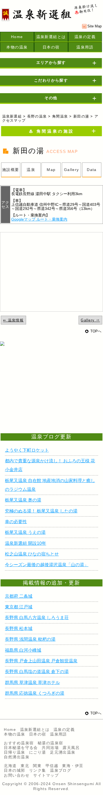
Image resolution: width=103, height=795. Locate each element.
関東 (37, 765)
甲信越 (52, 765)
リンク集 (37, 770)
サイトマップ (46, 775)
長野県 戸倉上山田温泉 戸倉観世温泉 (41, 661)
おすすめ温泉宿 (19, 743)
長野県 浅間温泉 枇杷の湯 (30, 639)
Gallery (71, 169)
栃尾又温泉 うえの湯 (25, 532)
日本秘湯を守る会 (21, 747)
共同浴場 (50, 747)
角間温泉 (60, 116)
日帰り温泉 (14, 752)
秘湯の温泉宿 (50, 743)
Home (17, 37)
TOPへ (95, 331)
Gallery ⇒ (90, 320)
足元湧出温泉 (63, 752)
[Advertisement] (44, 396)
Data (92, 169)
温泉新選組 (12, 116)
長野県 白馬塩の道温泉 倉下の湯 (37, 671)
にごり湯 (37, 752)
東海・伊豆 (72, 765)
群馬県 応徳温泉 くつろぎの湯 (34, 693)
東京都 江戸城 (18, 607)
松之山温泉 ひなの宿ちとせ (32, 554)
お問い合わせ (16, 775)
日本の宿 (51, 47)
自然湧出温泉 (16, 757)
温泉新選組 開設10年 (25, 543)
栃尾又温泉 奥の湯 (23, 500)
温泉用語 (84, 47)
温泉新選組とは (51, 37)
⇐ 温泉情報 (13, 320)
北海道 (10, 765)
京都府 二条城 (18, 596)
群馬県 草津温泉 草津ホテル (32, 682)
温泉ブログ (60, 770)
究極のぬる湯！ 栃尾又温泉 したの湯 (41, 511)
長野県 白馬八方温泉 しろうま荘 (37, 617)
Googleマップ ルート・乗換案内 (39, 219)
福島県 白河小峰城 (23, 650)
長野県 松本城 (18, 628)
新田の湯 (81, 116)
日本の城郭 (14, 770)
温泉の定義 (85, 37)
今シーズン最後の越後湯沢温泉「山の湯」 (46, 564)
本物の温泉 (16, 47)
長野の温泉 (37, 116)
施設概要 (10, 169)
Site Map (94, 26)
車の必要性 (16, 521)
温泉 (31, 169)
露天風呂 (71, 747)
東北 (25, 765)
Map (51, 169)
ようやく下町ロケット (27, 450)
